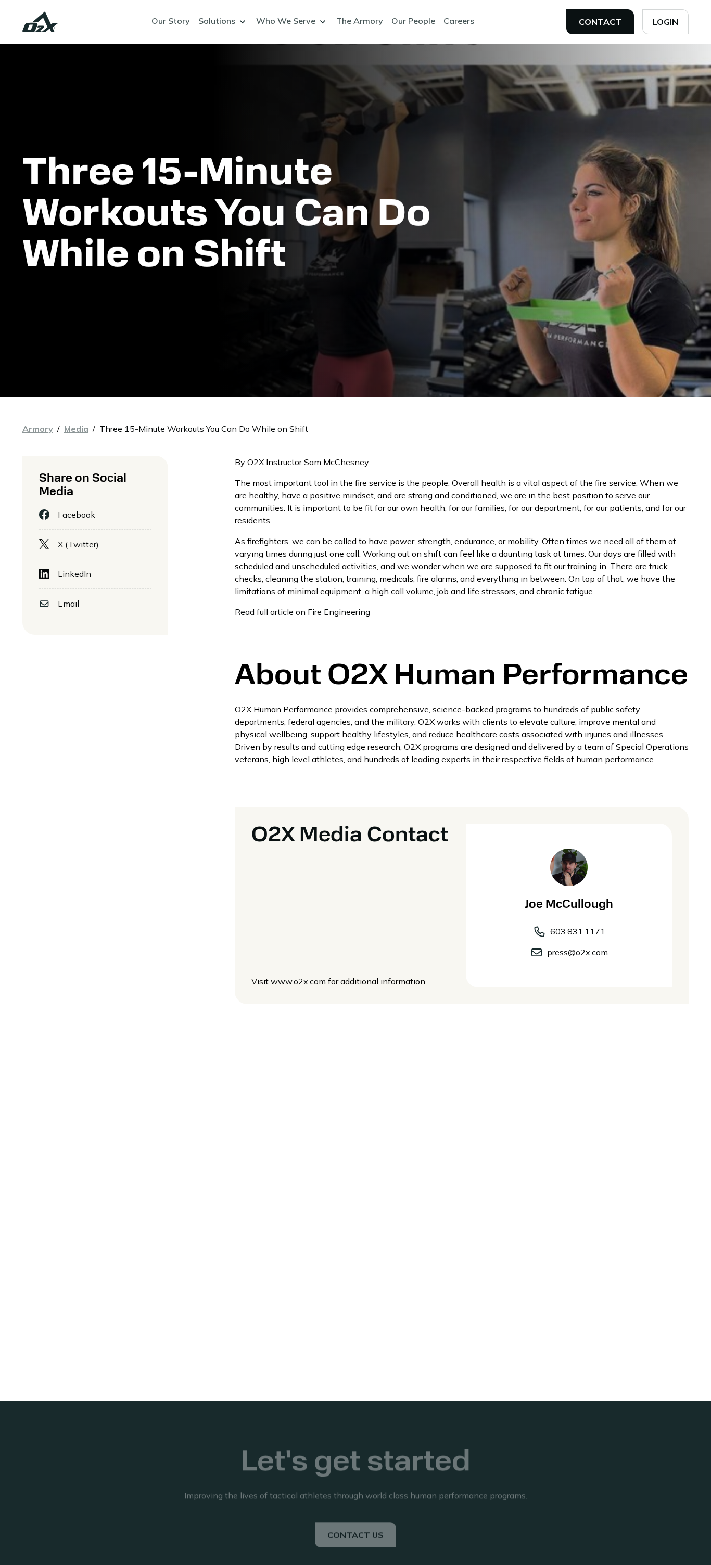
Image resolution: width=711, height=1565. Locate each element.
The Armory (359, 21)
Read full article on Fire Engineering (302, 612)
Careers (458, 21)
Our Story (170, 21)
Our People (413, 21)
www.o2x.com (298, 981)
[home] (40, 21)
